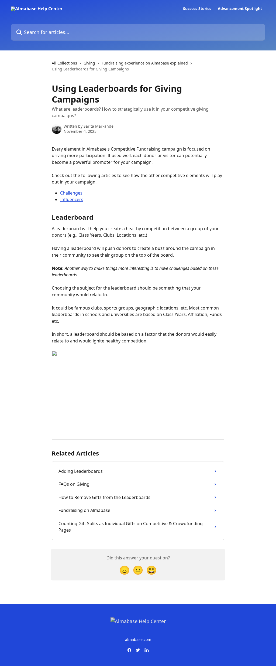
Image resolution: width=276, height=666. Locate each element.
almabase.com (138, 639)
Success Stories (197, 9)
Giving (89, 63)
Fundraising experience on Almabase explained (145, 63)
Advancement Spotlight (240, 9)
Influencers (71, 199)
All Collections (64, 63)
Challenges (71, 193)
